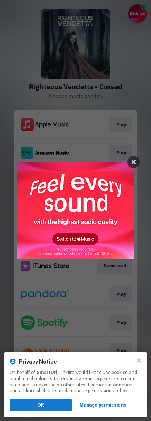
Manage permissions (102, 405)
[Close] (139, 360)
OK (41, 405)
